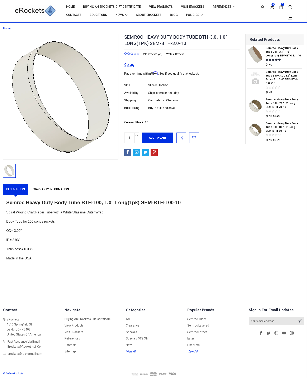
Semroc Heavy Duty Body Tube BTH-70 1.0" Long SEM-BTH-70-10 (282, 103)
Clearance (132, 325)
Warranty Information (51, 189)
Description (15, 189)
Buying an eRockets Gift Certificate (112, 6)
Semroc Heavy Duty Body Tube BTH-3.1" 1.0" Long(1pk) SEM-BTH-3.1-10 (283, 51)
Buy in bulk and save (161, 108)
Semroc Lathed (197, 332)
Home (70, 6)
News (120, 15)
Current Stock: (136, 122)
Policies (193, 15)
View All (131, 351)
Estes (191, 338)
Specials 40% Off (137, 338)
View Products (161, 6)
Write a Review (175, 54)
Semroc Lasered (198, 325)
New (129, 345)
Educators (98, 15)
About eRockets (149, 15)
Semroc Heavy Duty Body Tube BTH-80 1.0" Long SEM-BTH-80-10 (282, 127)
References (222, 6)
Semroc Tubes (197, 319)
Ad (128, 319)
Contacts (74, 15)
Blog (174, 15)
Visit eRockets (192, 6)
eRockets (193, 345)
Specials (131, 332)
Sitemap (70, 351)
